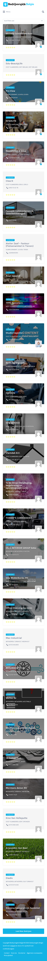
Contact (6, 953)
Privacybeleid (8, 955)
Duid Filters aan (9, 21)
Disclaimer (21, 953)
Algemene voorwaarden (34, 953)
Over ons (14, 953)
